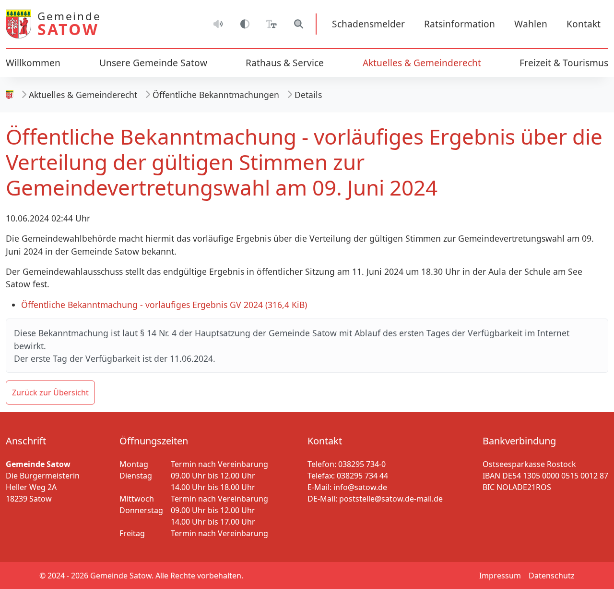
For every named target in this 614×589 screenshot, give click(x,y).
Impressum (500, 575)
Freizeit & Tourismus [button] (564, 62)
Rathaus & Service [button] (285, 62)
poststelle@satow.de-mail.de (391, 498)
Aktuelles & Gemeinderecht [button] (422, 62)
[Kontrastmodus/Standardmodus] (244, 24)
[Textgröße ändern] (271, 24)
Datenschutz (552, 575)
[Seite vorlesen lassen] (217, 24)
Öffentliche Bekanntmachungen (216, 94)
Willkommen (33, 62)
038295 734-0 (362, 464)
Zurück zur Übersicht (50, 392)
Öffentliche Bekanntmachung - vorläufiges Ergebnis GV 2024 (164, 304)
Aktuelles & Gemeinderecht (83, 94)
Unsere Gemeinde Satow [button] (153, 62)
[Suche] (298, 24)
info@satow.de (360, 487)
